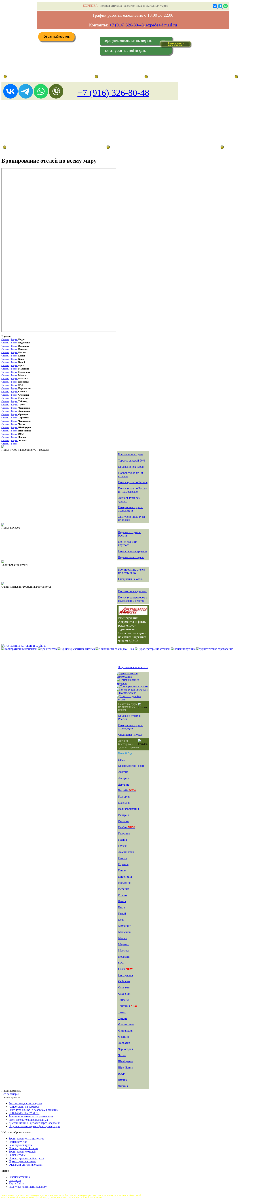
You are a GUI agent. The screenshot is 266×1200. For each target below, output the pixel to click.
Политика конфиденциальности (28, 1186)
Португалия (125, 975)
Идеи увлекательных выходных (128, 41)
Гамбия (126, 827)
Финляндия (125, 1030)
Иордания (124, 882)
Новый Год (125, 753)
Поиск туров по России (23, 1148)
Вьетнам (123, 821)
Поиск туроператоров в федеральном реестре (132, 599)
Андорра (123, 784)
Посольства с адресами (132, 591)
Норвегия (124, 956)
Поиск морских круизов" (127, 543)
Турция (122, 1018)
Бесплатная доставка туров (25, 1103)
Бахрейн (127, 790)
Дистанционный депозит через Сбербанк (34, 1122)
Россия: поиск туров (130, 454)
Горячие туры (17, 1154)
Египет (122, 858)
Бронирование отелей (22, 1151)
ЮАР (121, 1073)
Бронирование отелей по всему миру (131, 571)
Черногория (125, 1049)
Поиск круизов (18, 1141)
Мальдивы (124, 932)
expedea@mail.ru (161, 25)
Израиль (123, 864)
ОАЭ (121, 962)
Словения (124, 993)
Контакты (15, 1180)
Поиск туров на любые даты (125, 51)
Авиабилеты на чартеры (24, 1106)
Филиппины (126, 1024)
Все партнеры (10, 1093)
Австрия (123, 778)
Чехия (122, 1055)
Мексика (123, 950)
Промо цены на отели (22, 1161)
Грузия (122, 845)
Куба (121, 919)
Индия (122, 870)
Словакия (124, 987)
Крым (121, 759)
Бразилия (124, 802)
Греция (122, 839)
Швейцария (125, 1061)
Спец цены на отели (130, 579)
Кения (122, 901)
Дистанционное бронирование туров (25, 76)
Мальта (122, 938)
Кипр (121, 907)
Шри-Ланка (125, 1067)
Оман (125, 969)
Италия (122, 895)
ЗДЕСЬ (133, 640)
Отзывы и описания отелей (26, 1164)
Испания (123, 888)
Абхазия (123, 771)
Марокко (123, 944)
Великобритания (128, 808)
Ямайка (123, 1079)
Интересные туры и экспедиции (130, 509)
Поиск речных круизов (132, 551)
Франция (123, 1036)
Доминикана (126, 851)
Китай (122, 913)
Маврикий (124, 925)
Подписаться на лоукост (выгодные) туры (34, 1126)
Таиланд (123, 999)
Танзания (128, 1005)
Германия (124, 833)
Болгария (124, 796)
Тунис (122, 1012)
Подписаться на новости (133, 667)
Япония (123, 1086)
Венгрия (123, 815)
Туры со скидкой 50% (131, 460)
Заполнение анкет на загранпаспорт (31, 1116)
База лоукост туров (20, 1145)
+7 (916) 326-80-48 (126, 25)
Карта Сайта (16, 1183)
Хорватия (124, 1042)
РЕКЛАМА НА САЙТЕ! (24, 1113)
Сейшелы (124, 981)
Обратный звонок (56, 36)
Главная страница (109, 76)
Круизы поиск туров (131, 466)
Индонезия (125, 876)
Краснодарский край (131, 765)
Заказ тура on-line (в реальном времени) (33, 1109)
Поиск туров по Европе (132, 482)
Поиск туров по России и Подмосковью (132, 490)
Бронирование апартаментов (26, 1138)
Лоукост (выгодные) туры (34, 147)
